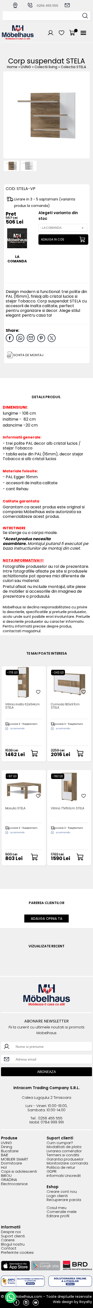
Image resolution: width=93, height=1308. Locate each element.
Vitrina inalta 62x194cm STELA (22, 706)
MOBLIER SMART (14, 1159)
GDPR (52, 1171)
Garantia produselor (65, 1159)
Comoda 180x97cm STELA (65, 706)
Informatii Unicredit (64, 1176)
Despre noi (11, 1232)
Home (12, 66)
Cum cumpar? (60, 1143)
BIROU (6, 1176)
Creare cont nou (62, 1192)
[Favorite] (38, 692)
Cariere (8, 1240)
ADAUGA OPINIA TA (46, 918)
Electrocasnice (14, 1184)
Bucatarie (10, 1151)
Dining (6, 1147)
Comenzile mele (62, 1212)
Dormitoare (11, 1163)
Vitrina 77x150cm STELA (67, 808)
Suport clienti (13, 1236)
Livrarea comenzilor (64, 1151)
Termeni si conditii (63, 1155)
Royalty (85, 1301)
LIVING (26, 66)
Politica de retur (61, 1167)
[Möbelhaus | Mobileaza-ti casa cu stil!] (18, 38)
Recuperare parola (64, 1200)
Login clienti (57, 1196)
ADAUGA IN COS (52, 239)
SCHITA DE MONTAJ (28, 355)
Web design (63, 1301)
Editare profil (58, 1216)
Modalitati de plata (64, 1147)
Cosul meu (56, 1208)
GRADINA (9, 1180)
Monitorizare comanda (67, 1163)
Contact (8, 1248)
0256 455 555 (47, 5)
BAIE (4, 1155)
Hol (4, 1167)
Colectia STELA (73, 66)
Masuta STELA (15, 808)
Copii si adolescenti (19, 1171)
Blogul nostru (13, 1244)
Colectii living (46, 66)
